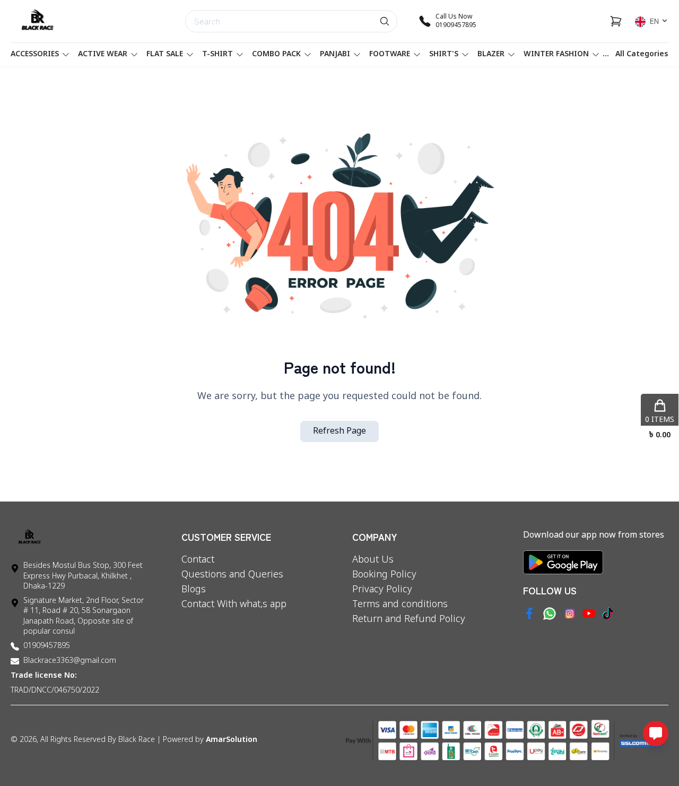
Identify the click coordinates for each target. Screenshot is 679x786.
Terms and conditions (400, 604)
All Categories (641, 54)
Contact (197, 560)
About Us (373, 560)
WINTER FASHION (556, 54)
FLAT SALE (164, 54)
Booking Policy (384, 574)
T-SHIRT (217, 54)
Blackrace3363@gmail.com (69, 661)
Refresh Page (339, 431)
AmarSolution (231, 740)
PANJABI (335, 54)
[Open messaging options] (655, 733)
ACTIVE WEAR (102, 54)
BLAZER (490, 54)
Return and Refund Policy (408, 619)
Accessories (35, 54)
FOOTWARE (389, 54)
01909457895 (46, 646)
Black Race (136, 740)
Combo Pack (276, 54)
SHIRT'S (443, 54)
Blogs (193, 589)
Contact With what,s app (233, 604)
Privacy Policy (382, 589)
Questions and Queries (232, 574)
